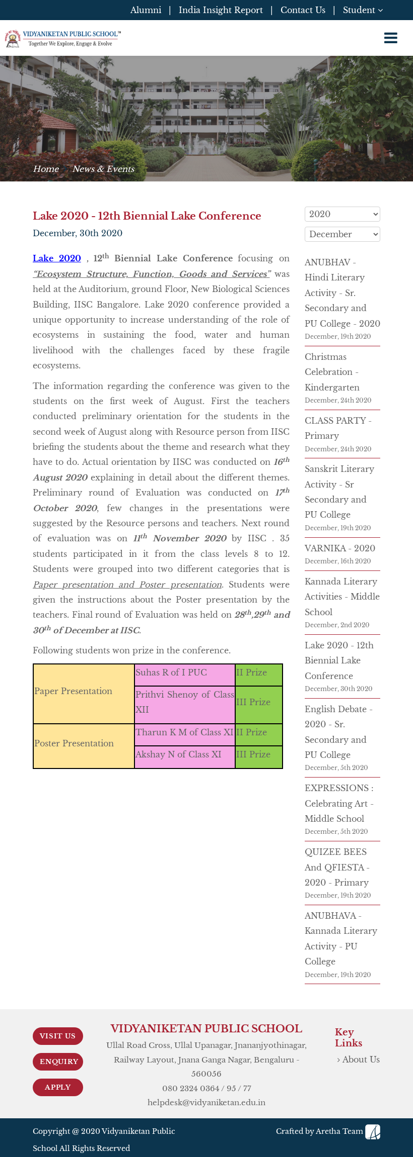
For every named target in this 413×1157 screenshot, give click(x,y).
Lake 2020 (57, 258)
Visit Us (58, 1036)
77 (247, 1088)
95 (231, 1088)
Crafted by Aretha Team (320, 1131)
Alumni (145, 10)
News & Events (103, 169)
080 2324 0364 (191, 1088)
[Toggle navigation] (390, 38)
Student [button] (360, 10)
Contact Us (303, 10)
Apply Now (58, 1089)
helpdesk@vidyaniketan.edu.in (206, 1102)
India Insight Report (221, 10)
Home (45, 169)
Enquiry (59, 1061)
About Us (361, 1059)
